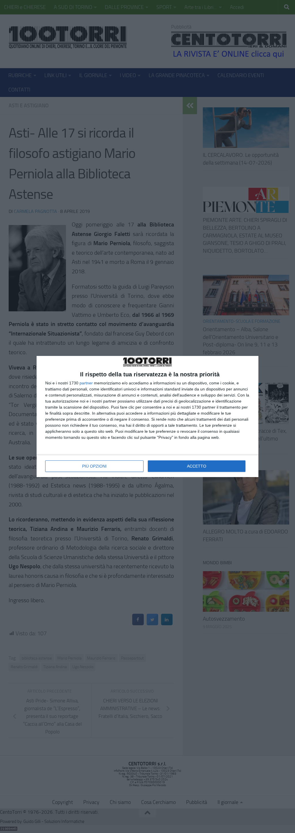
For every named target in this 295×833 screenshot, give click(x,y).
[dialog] (147, 416)
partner (86, 383)
